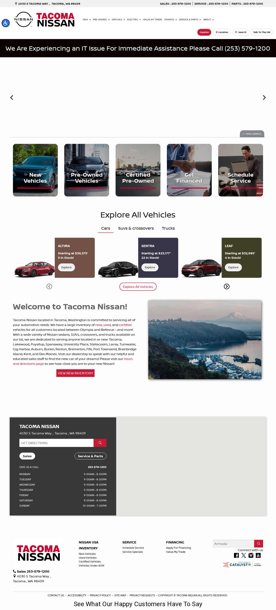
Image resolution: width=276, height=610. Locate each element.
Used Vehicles (88, 557)
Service (129, 542)
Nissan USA (88, 542)
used (107, 325)
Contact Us (56, 595)
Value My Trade (175, 552)
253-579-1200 (97, 467)
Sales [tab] (27, 456)
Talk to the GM (261, 32)
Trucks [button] (168, 228)
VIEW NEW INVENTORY (75, 373)
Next (264, 97)
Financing (175, 542)
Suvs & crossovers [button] (136, 228)
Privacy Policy (100, 595)
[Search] (258, 543)
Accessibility (77, 595)
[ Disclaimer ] (252, 133)
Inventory (88, 548)
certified (125, 325)
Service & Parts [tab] (90, 456)
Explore (66, 267)
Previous (12, 97)
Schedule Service (133, 548)
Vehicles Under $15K (91, 565)
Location (223, 32)
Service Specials (132, 552)
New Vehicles (87, 554)
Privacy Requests (143, 595)
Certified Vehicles (90, 561)
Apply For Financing (178, 548)
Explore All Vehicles (138, 286)
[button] (6, 23)
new (98, 325)
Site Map (120, 595)
